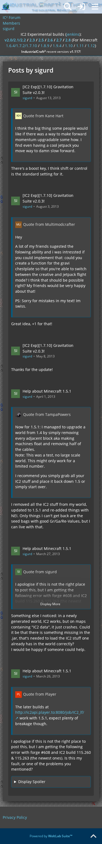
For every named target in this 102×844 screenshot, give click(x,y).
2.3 (32, 40)
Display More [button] (50, 604)
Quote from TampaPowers (47, 414)
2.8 (68, 40)
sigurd (27, 98)
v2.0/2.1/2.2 (15, 40)
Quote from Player (39, 694)
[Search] (67, 6)
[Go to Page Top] (93, 836)
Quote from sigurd (40, 571)
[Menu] (94, 6)
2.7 (59, 40)
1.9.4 (57, 45)
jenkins (72, 34)
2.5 (41, 40)
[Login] (81, 7)
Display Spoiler (31, 781)
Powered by (51, 836)
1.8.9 (45, 45)
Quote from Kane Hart (43, 115)
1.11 (80, 45)
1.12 (91, 45)
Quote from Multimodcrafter (49, 224)
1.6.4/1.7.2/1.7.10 (21, 45)
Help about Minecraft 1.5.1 (47, 391)
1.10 (69, 45)
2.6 (50, 40)
